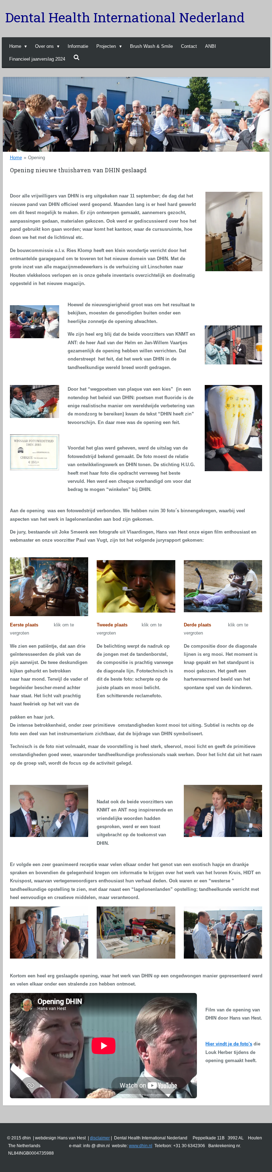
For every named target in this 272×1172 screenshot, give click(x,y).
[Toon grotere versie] (49, 586)
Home (16, 157)
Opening (36, 157)
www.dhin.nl (140, 1145)
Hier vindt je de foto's (228, 1044)
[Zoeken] (76, 57)
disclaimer (100, 1137)
